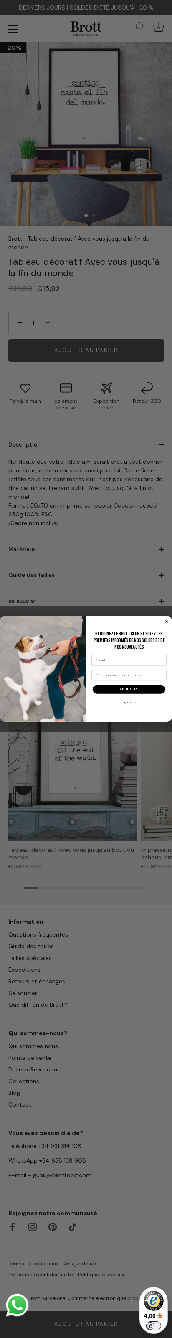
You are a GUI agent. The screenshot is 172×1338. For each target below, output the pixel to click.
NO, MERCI (129, 702)
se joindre (129, 689)
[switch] (153, 1325)
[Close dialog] (166, 621)
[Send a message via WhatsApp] (17, 1305)
